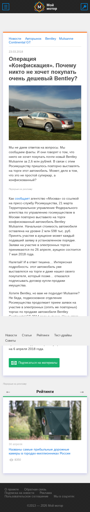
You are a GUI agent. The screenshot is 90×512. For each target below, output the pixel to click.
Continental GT (20, 42)
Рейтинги (43, 335)
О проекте (12, 489)
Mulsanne (66, 38)
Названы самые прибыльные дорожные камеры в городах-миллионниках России (39, 451)
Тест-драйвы (63, 335)
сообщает (22, 198)
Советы (10, 340)
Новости (11, 335)
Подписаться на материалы (37, 362)
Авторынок (33, 38)
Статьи (27, 335)
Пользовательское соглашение (26, 496)
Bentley (50, 38)
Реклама (46, 493)
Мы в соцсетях (64, 496)
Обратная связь (35, 489)
